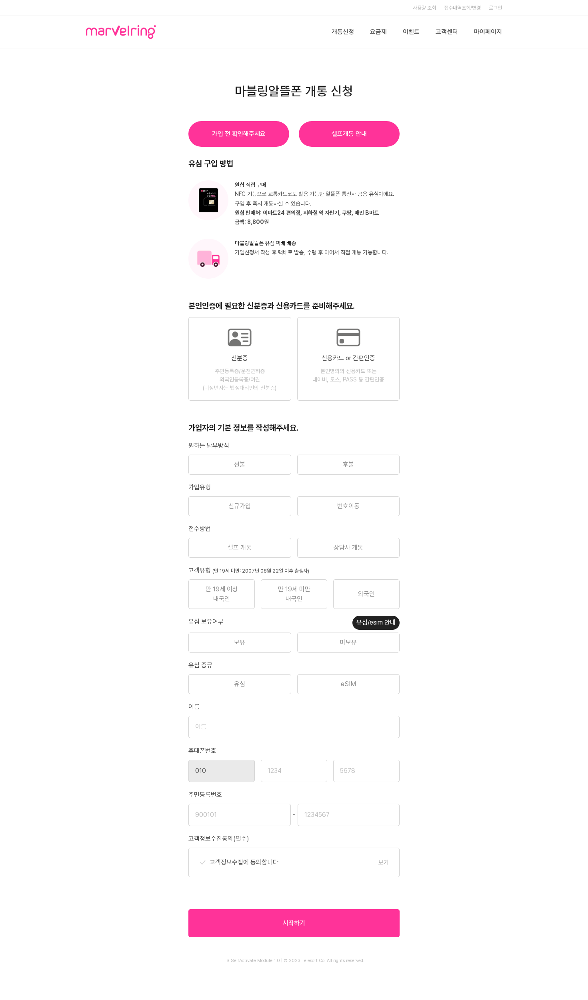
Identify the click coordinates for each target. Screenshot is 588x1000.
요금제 (378, 32)
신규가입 (239, 506)
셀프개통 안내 (349, 134)
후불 (348, 464)
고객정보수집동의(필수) (218, 838)
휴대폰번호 (202, 750)
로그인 (495, 8)
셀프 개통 (240, 547)
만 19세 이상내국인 (222, 594)
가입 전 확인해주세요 (239, 134)
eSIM (348, 684)
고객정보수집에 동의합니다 (244, 862)
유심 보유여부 (206, 621)
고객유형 (248, 570)
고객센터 (447, 32)
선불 (239, 464)
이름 (194, 707)
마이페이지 (488, 32)
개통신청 (343, 32)
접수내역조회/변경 (462, 8)
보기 (383, 862)
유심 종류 (200, 665)
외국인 (366, 594)
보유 (239, 642)
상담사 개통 (348, 547)
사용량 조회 (424, 8)
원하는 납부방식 (208, 445)
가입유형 (199, 487)
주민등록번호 (205, 794)
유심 (239, 684)
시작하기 (294, 923)
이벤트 (411, 32)
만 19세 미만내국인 (294, 594)
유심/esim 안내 (376, 622)
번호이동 (348, 506)
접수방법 (199, 529)
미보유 (348, 642)
